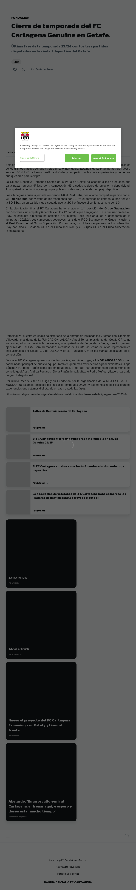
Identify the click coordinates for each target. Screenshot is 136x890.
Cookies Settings (29, 157)
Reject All (77, 158)
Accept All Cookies (103, 158)
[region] (68, 148)
